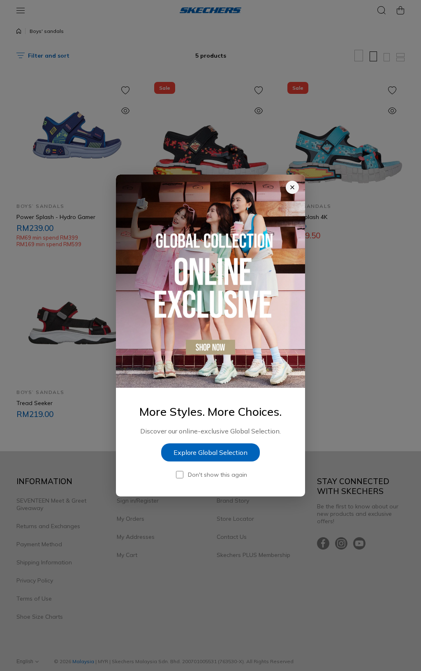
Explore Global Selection (210, 452)
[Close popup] (292, 187)
